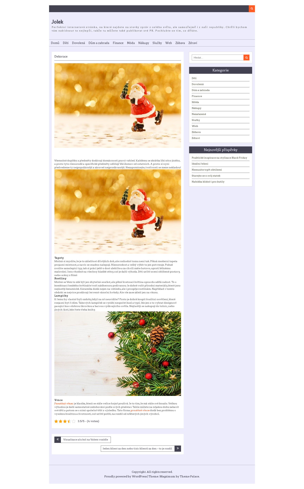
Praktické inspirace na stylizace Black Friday (219, 157)
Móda (131, 43)
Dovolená (78, 43)
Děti (65, 43)
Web (168, 43)
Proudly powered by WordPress (125, 476)
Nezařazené (199, 114)
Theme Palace (189, 476)
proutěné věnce (140, 410)
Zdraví (192, 43)
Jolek (57, 22)
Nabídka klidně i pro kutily (208, 181)
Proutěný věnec (64, 403)
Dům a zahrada (98, 43)
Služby (157, 43)
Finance (118, 43)
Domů (55, 43)
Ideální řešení (200, 163)
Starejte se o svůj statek (206, 175)
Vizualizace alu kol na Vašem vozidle (85, 439)
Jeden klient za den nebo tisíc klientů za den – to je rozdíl (137, 448)
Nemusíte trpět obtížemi (207, 169)
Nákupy (143, 43)
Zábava (180, 43)
